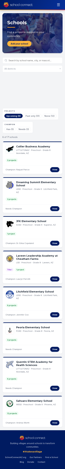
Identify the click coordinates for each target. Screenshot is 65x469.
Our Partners (36, 457)
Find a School (51, 457)
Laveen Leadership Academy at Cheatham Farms (37, 257)
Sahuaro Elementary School (34, 400)
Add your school (19, 43)
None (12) (49, 116)
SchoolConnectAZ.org (15, 457)
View (54, 169)
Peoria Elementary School (33, 327)
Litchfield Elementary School (35, 291)
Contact (41, 462)
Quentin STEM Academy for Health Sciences (34, 364)
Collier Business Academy (33, 146)
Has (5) (10, 129)
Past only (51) (33, 116)
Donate (30, 462)
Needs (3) (24, 129)
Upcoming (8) (13, 116)
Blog (22, 462)
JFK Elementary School (31, 221)
